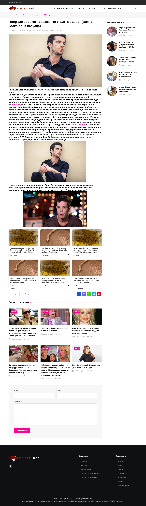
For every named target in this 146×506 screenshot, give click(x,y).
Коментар (18, 401)
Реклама (84, 461)
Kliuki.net (14, 30)
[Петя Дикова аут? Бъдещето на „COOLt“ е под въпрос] (87, 353)
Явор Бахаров (26, 294)
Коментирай (22, 430)
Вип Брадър (14, 294)
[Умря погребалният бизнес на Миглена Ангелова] (55, 317)
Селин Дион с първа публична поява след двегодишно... (127, 89)
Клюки (59, 8)
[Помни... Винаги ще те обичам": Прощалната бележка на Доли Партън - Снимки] (87, 317)
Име (16, 391)
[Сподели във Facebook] (79, 294)
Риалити (102, 8)
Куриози (69, 8)
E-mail (58, 391)
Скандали (80, 8)
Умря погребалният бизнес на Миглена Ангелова (127, 30)
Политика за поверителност (90, 473)
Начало (51, 8)
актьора (16, 105)
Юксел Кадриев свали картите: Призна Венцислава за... (128, 74)
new (35, 294)
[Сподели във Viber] (84, 294)
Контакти (84, 465)
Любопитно (91, 8)
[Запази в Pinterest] (99, 294)
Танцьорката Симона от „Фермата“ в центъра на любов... (127, 60)
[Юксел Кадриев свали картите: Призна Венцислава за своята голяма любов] (112, 76)
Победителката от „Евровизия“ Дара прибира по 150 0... (126, 45)
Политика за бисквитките (89, 477)
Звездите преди (114, 8)
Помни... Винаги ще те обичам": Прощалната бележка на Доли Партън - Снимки (86, 330)
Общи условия (86, 469)
